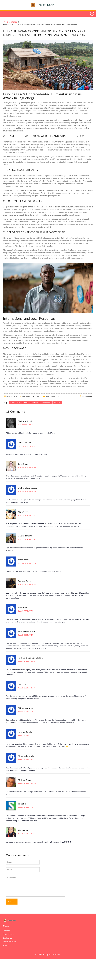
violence (57, 402)
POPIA (6, 945)
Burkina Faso (15, 402)
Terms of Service (9, 942)
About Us (6, 930)
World (14, 22)
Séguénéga (46, 402)
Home (5, 22)
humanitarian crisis (31, 402)
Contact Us (7, 938)
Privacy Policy (8, 934)
